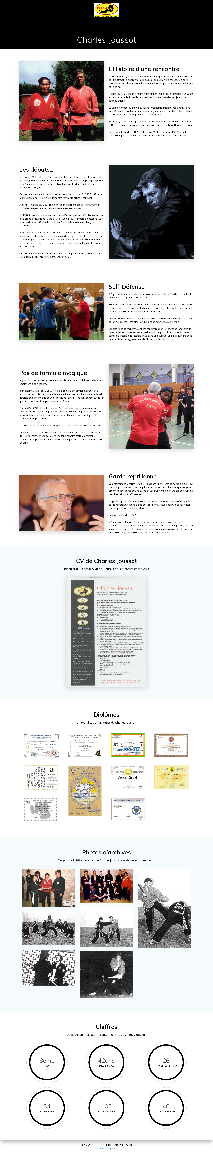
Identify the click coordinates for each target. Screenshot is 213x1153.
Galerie (109, 21)
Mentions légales (106, 1148)
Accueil (31, 21)
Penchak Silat (68, 21)
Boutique (162, 21)
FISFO (46, 21)
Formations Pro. (135, 21)
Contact (181, 21)
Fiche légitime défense (106, 27)
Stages (92, 21)
